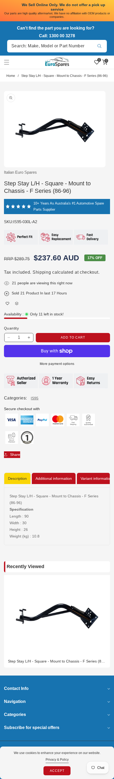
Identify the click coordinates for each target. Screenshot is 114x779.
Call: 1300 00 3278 (57, 36)
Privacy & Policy (57, 759)
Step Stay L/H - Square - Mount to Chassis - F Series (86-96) (56, 661)
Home (10, 76)
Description (17, 478)
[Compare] (16, 303)
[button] (10, 62)
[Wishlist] (7, 303)
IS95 (34, 398)
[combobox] (57, 46)
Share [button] (15, 454)
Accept (57, 771)
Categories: (15, 398)
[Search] (99, 46)
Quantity (11, 328)
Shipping (42, 272)
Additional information (54, 478)
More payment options (57, 364)
